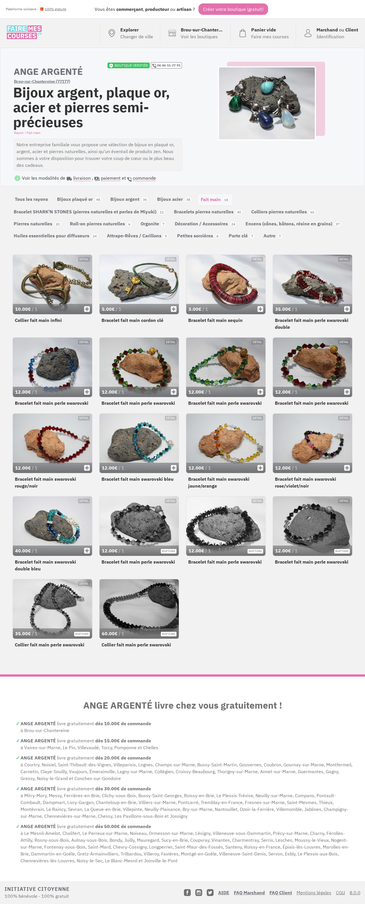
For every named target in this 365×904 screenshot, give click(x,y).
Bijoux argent (128, 199)
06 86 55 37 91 (168, 65)
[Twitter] (210, 892)
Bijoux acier (173, 199)
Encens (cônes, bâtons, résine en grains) (293, 223)
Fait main (214, 199)
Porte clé (241, 235)
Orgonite (153, 223)
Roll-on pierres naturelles (100, 223)
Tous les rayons (31, 199)
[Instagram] (198, 892)
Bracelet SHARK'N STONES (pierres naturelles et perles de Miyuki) (89, 212)
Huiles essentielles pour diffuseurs (55, 235)
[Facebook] (187, 892)
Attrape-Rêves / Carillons (137, 235)
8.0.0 (355, 892)
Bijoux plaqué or (78, 199)
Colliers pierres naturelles (282, 212)
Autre (272, 235)
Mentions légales (314, 892)
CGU (340, 892)
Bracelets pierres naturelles (207, 212)
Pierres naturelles (37, 223)
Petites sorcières (197, 235)
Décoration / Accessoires (205, 223)
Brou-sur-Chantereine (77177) (42, 81)
